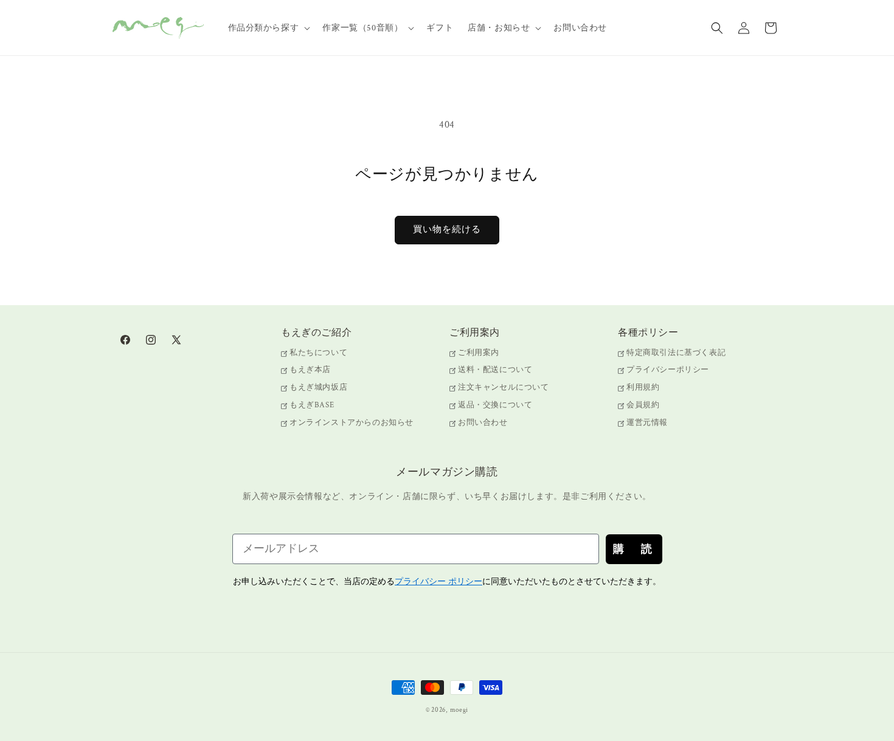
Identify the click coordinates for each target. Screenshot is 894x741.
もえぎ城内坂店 (318, 388)
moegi (459, 710)
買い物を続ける (447, 229)
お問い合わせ (483, 423)
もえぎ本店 (310, 370)
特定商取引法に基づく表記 (676, 353)
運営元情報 (647, 423)
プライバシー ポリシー (438, 581)
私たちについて (318, 353)
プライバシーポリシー (667, 370)
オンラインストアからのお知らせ (351, 423)
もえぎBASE (311, 405)
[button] (268, 28)
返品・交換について (495, 405)
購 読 (634, 549)
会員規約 (642, 405)
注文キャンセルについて (503, 388)
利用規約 (642, 388)
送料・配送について (495, 370)
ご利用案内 (478, 353)
